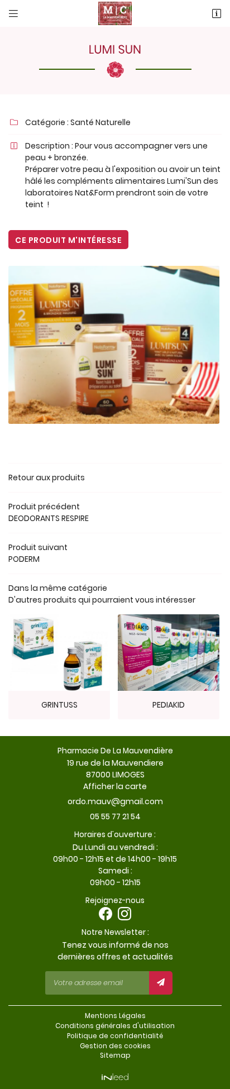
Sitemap (115, 1055)
